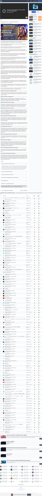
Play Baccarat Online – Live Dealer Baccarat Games (14, 186)
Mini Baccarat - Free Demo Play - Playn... (10, 262)
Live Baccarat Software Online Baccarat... (10, 341)
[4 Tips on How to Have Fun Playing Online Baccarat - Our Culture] (31, 30)
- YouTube (6, 212)
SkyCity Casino (7, 358)
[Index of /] (31, 80)
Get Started (6, 39)
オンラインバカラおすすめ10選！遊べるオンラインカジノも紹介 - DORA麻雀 (14, 336)
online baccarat (7, 201)
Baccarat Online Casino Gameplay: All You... (11, 360)
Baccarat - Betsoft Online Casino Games (10, 229)
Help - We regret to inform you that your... (10, 367)
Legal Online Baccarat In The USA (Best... (10, 400)
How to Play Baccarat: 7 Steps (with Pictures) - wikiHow (7, 190)
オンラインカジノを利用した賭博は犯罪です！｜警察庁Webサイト (13, 243)
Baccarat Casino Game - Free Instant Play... (11, 200)
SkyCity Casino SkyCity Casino (37, 76)
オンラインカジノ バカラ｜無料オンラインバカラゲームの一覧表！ (13, 391)
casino (31, 1)
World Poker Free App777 (8, 28)
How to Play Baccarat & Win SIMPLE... (10, 290)
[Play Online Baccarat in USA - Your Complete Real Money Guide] (31, 24)
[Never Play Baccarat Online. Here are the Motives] (31, 27)
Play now (39, 17)
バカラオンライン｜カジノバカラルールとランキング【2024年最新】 (14, 424)
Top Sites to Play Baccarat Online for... (10, 316)
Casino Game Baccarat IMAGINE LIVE (10, 426)
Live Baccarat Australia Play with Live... (10, 353)
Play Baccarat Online (36, 57)
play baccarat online (7, 220)
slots (28, 1)
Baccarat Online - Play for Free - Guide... (10, 412)
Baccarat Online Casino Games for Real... (10, 255)
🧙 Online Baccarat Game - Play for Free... (10, 346)
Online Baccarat (35, 77)
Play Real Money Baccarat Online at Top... (10, 250)
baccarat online (21, 489)
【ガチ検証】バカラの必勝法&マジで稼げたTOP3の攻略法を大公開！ (14, 269)
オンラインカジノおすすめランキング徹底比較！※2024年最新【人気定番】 (15, 393)
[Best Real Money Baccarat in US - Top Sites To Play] (31, 33)
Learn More (12, 39)
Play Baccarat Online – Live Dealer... (10, 210)
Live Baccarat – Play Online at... (9, 405)
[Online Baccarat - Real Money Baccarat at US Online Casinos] (31, 36)
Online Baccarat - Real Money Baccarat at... (11, 281)
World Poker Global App (35, 16)
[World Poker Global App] (12, 495)
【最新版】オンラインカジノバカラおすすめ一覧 (11, 309)
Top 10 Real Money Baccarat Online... (10, 374)
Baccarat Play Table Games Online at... (10, 205)
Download (39, 1)
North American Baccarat (8, 297)
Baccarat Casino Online (36, 74)
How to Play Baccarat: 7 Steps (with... (10, 322)
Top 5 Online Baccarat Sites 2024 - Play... (10, 257)
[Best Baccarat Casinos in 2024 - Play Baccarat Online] (31, 63)
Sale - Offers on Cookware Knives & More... (11, 295)
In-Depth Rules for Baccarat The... (9, 429)
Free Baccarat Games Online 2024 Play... (10, 274)
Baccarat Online (35, 30)
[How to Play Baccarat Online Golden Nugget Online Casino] (31, 83)
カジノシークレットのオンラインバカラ (10, 283)
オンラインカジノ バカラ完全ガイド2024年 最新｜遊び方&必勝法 (13, 236)
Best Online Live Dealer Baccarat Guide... (10, 224)
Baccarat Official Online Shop (9, 370)
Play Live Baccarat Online (8, 324)
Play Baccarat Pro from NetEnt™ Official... (10, 238)
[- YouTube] (31, 57)
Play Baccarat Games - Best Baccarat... (10, 344)
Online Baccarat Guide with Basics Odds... (10, 377)
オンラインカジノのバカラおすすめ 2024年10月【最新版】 (12, 326)
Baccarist (6, 372)
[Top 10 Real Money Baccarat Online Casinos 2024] (31, 74)
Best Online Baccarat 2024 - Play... (9, 339)
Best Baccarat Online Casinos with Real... (10, 248)
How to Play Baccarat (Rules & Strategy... (10, 302)
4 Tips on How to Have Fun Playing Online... (11, 331)
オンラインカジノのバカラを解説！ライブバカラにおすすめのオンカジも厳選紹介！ (15, 319)
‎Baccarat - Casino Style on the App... (10, 226)
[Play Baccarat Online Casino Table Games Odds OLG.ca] (31, 60)
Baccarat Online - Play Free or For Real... (10, 417)
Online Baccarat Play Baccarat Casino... (10, 219)
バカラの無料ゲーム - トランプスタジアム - (10, 222)
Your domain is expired (8, 365)
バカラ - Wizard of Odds (8, 300)
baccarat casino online (8, 199)
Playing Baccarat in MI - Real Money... (10, 329)
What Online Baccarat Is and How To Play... (11, 276)
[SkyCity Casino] (31, 77)
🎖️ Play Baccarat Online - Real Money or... (10, 231)
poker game (35, 1)
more (40, 438)
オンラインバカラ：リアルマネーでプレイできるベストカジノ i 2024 (14, 396)
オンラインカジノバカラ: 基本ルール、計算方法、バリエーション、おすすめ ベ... (15, 198)
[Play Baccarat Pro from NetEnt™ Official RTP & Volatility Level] (31, 65)
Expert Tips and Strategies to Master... (10, 203)
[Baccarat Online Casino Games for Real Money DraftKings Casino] (31, 68)
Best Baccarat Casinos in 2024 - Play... (10, 403)
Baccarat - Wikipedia (23, 190)
